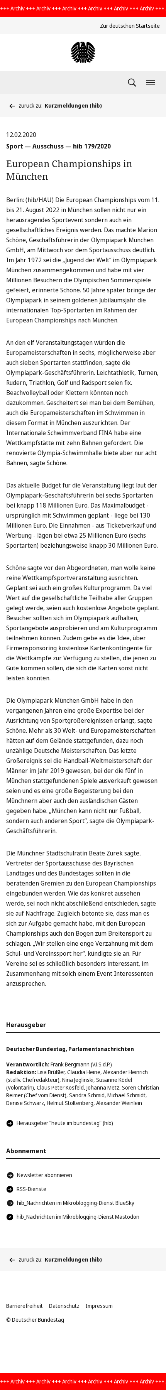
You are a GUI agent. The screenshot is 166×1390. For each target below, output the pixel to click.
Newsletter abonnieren (44, 1175)
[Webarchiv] (83, 52)
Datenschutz (64, 1305)
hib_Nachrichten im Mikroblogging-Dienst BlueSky (75, 1202)
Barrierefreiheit (24, 1305)
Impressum (99, 1305)
